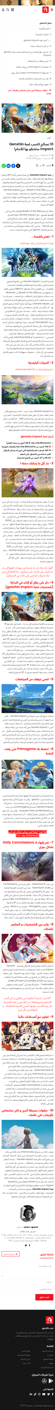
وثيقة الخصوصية (23, 1355)
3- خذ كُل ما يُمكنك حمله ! (40, 46)
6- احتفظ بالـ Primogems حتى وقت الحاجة (33, 66)
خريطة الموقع (48, 1359)
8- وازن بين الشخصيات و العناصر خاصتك (35, 78)
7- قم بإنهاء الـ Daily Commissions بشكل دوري (31, 72)
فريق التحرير (26, 1350)
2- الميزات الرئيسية (43, 34)
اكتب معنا (26, 1363)
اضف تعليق (44, 1297)
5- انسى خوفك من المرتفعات (39, 61)
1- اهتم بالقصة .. (44, 28)
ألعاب (49, 138)
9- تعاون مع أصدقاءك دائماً (40, 84)
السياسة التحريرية (47, 1367)
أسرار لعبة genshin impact (35, 40)
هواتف (50, 1363)
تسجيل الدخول (9, 1254)
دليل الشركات (25, 1359)
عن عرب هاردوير (47, 1350)
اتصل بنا (50, 1355)
